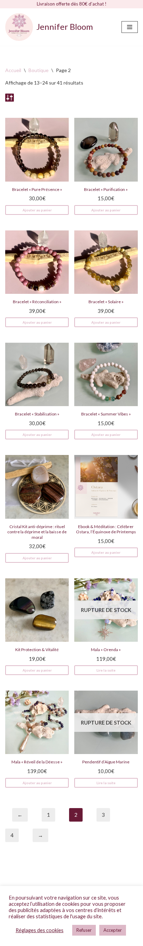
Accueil (13, 70)
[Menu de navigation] (129, 27)
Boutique (38, 70)
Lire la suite (106, 670)
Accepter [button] (112, 930)
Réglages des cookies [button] (40, 930)
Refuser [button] (84, 930)
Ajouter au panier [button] (37, 210)
